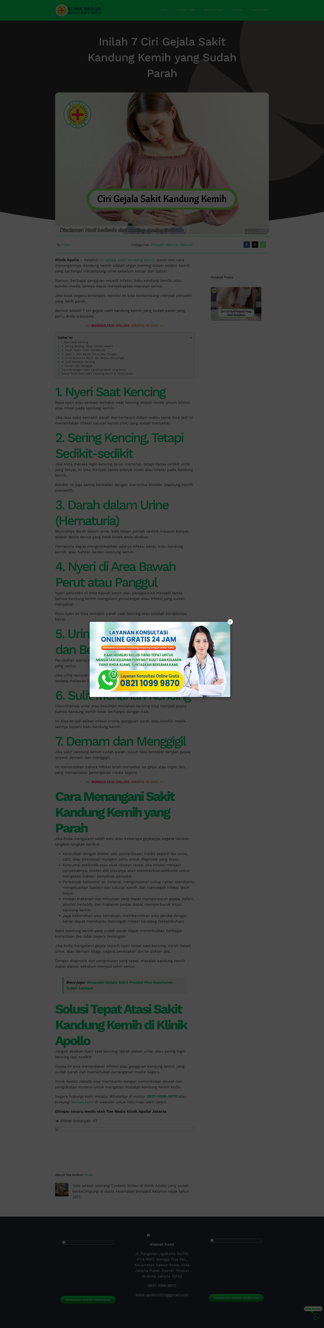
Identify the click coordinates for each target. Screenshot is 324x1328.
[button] (162, 664)
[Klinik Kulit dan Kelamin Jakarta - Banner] (160, 659)
